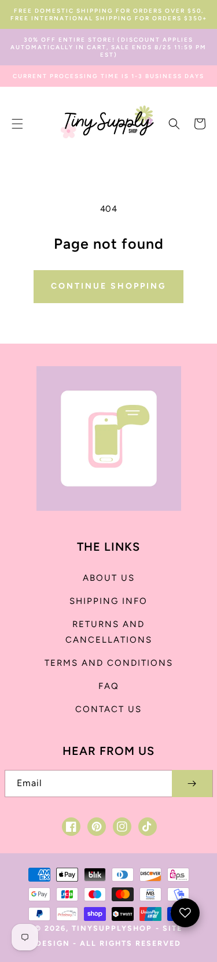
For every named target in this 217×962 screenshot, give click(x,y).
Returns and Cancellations (108, 632)
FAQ (108, 686)
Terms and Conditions (109, 663)
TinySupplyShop (112, 928)
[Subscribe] (192, 783)
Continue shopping (108, 286)
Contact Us (108, 709)
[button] (17, 124)
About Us (109, 578)
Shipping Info (108, 601)
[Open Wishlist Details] (185, 912)
